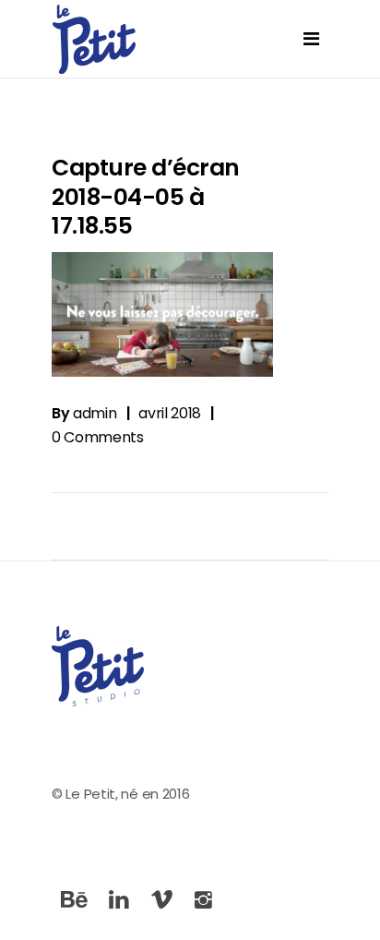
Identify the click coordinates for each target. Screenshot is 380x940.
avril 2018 (169, 413)
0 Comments (98, 437)
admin (94, 413)
